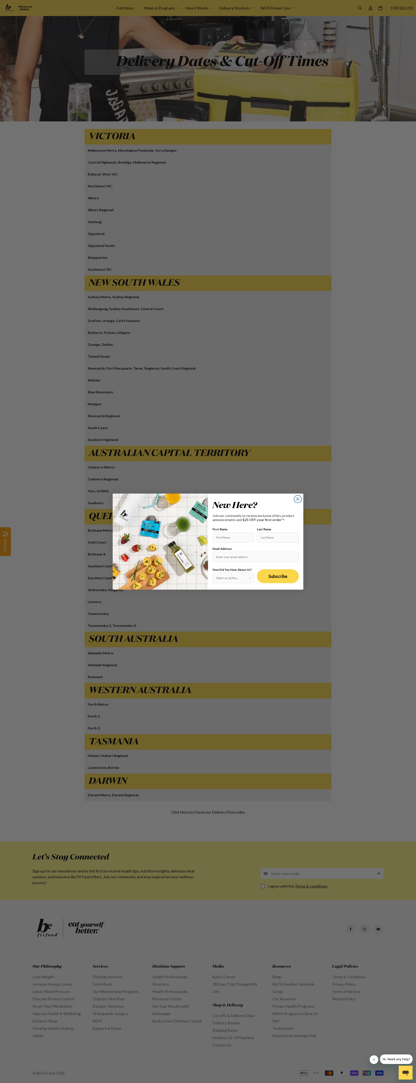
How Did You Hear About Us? (232, 569)
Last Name (264, 529)
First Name (220, 529)
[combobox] (232, 578)
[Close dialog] (298, 499)
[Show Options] (250, 578)
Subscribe (277, 576)
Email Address (222, 548)
